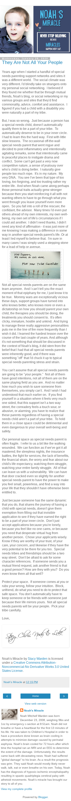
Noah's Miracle (34, 710)
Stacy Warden (38, 658)
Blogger (43, 797)
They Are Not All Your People (32, 62)
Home (35, 696)
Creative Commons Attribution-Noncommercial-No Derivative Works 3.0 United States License (35, 666)
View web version (35, 703)
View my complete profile (16, 789)
